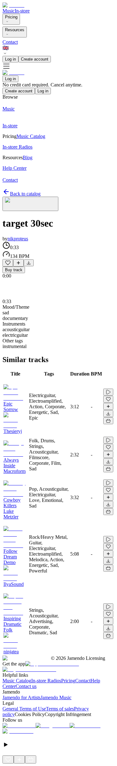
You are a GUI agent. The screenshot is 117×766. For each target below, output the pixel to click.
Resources (14, 29)
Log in (10, 59)
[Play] (30, 204)
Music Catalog (16, 680)
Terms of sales (60, 708)
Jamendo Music (56, 697)
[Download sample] (29, 262)
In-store (22, 10)
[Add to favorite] (7, 263)
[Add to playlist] (18, 263)
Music (8, 10)
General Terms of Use (24, 708)
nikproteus (17, 238)
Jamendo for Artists (21, 697)
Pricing (11, 17)
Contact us (26, 686)
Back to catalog (25, 193)
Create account (34, 59)
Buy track (13, 270)
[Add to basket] (108, 420)
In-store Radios (46, 680)
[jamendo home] (13, 5)
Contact (10, 42)
